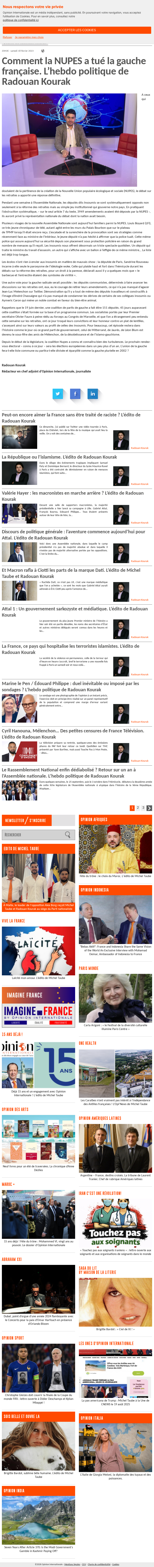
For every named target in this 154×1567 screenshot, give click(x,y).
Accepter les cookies (77, 30)
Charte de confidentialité (99, 1564)
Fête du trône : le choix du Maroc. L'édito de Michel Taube (115, 876)
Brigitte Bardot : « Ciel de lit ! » (115, 1329)
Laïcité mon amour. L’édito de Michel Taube (38, 978)
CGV (84, 1564)
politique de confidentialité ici (21, 20)
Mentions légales (72, 1564)
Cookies (115, 1564)
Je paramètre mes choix (29, 37)
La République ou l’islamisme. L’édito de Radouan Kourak (59, 457)
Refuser (7, 37)
